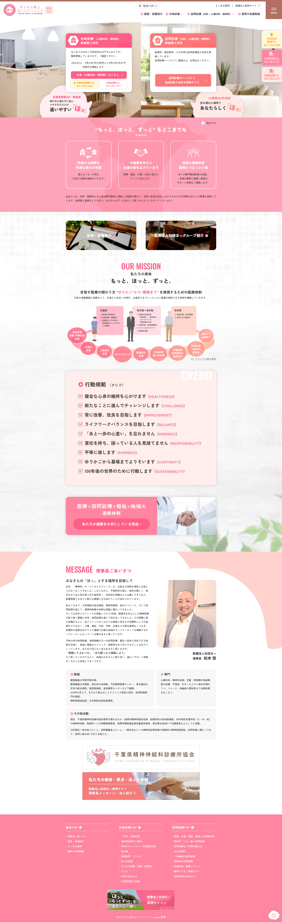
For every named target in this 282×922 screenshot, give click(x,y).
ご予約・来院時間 (130, 836)
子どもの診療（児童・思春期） (137, 866)
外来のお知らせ (129, 876)
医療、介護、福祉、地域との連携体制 (194, 836)
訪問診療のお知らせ (184, 876)
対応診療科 (180, 851)
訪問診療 (211, 14)
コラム (124, 871)
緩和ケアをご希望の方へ (187, 871)
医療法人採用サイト (245, 5)
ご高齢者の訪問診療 (184, 856)
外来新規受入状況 (130, 881)
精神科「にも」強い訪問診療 (189, 841)
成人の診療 (127, 861)
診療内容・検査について (187, 866)
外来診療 (174, 14)
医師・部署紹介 (153, 14)
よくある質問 (222, 5)
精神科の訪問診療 (183, 861)
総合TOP (148, 6)
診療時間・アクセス (131, 856)
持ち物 (124, 851)
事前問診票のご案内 (131, 841)
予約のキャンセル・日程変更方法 (138, 846)
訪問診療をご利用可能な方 (188, 846)
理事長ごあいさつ (77, 836)
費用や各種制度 (251, 14)
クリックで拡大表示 (205, 358)
